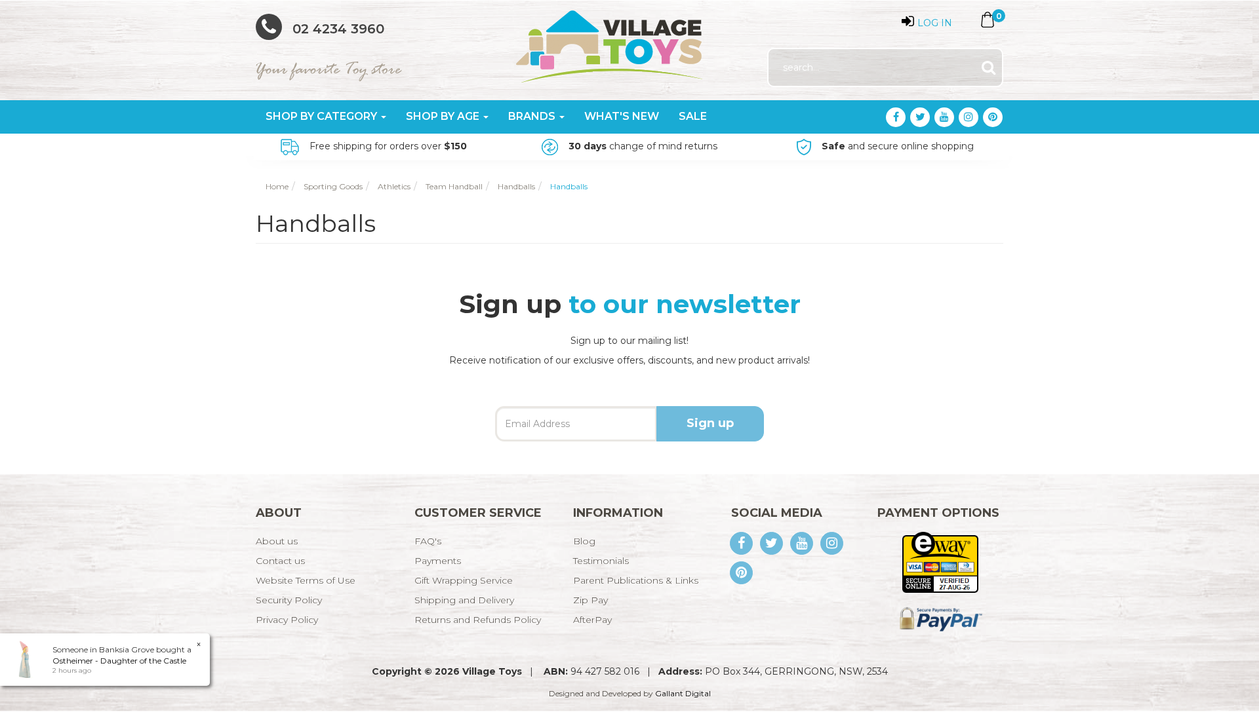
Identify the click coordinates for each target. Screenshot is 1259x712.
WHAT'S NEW (621, 116)
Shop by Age (444, 116)
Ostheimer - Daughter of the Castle (119, 660)
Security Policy (289, 600)
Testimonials (601, 561)
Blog (584, 541)
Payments (437, 561)
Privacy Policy (287, 620)
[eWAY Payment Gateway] (940, 561)
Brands (533, 116)
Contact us (280, 561)
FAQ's (427, 541)
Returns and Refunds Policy (477, 620)
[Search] (988, 68)
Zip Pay (590, 600)
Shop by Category (323, 116)
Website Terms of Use (305, 580)
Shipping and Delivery (464, 600)
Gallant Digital (683, 693)
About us (277, 541)
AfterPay (592, 620)
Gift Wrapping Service (463, 580)
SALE (693, 116)
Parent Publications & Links (635, 580)
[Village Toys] (610, 42)
